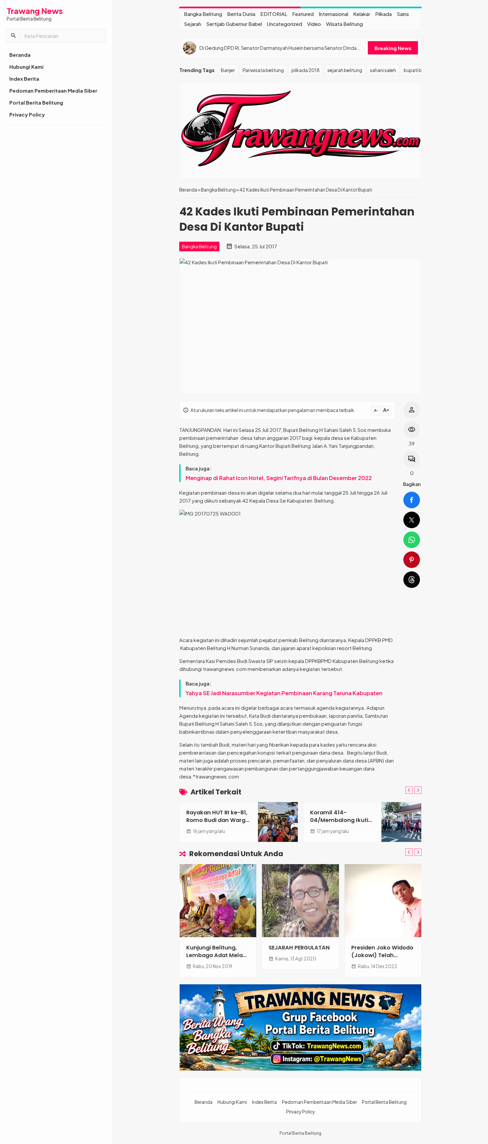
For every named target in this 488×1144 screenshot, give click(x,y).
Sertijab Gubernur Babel (234, 24)
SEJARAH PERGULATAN (299, 947)
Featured (303, 14)
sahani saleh (383, 70)
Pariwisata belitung (263, 70)
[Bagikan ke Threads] (411, 579)
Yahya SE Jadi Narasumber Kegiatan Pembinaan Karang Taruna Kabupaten (284, 693)
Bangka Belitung (203, 14)
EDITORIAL (273, 14)
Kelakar (361, 14)
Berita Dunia (241, 14)
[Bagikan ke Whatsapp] (411, 539)
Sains (403, 14)
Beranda (20, 54)
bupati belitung (420, 70)
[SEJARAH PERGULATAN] (300, 900)
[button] (13, 35)
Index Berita (24, 78)
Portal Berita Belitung (36, 102)
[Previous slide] (409, 790)
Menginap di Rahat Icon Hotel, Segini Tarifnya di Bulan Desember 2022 (279, 477)
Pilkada (383, 14)
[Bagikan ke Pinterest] (411, 559)
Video (314, 24)
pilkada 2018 (305, 70)
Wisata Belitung (344, 24)
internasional (333, 14)
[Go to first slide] (418, 790)
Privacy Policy (27, 114)
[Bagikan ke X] (411, 520)
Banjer (228, 70)
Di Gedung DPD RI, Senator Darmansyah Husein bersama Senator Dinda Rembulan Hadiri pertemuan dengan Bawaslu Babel (278, 48)
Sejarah (192, 24)
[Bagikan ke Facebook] (411, 500)
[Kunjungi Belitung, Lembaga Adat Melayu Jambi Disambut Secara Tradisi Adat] (218, 900)
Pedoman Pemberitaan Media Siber (53, 90)
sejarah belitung (344, 70)
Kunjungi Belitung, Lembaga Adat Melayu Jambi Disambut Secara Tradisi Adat (218, 959)
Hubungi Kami (26, 66)
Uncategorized (284, 24)
